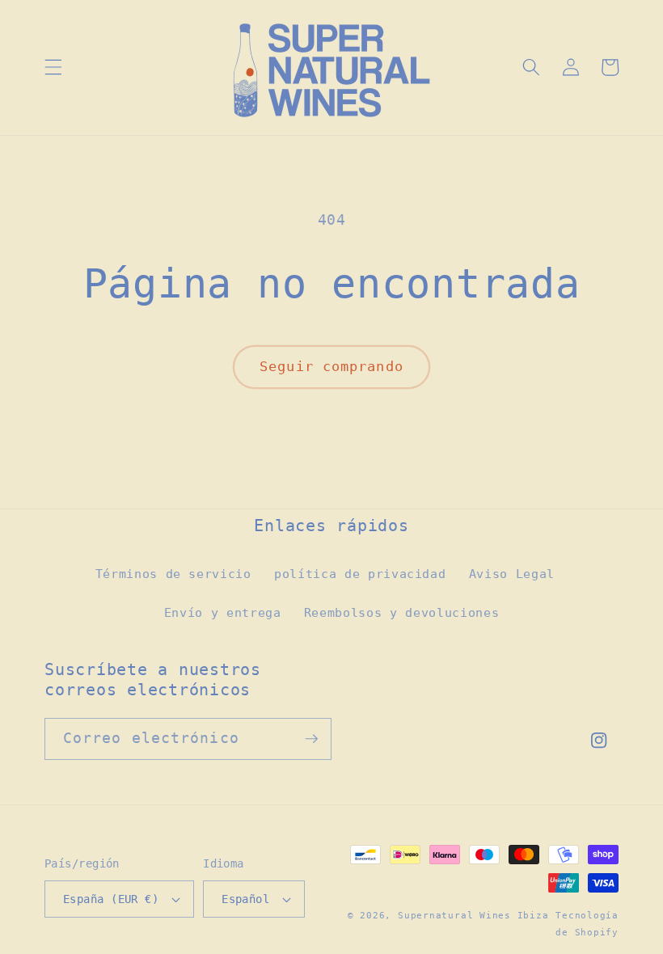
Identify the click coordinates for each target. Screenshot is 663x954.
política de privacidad (360, 574)
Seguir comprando (331, 366)
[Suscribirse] (311, 739)
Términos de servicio (173, 574)
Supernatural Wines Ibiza (473, 915)
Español (245, 899)
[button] (53, 67)
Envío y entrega (222, 613)
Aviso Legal (512, 574)
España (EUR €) (110, 899)
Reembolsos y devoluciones (402, 613)
